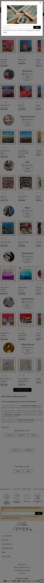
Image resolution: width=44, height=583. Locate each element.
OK (37, 27)
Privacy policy (30, 30)
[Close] (40, 3)
